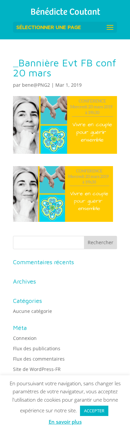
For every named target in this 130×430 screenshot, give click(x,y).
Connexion (25, 338)
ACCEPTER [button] (94, 411)
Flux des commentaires (39, 359)
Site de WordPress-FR (37, 369)
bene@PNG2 (36, 85)
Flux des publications (36, 348)
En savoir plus (65, 421)
